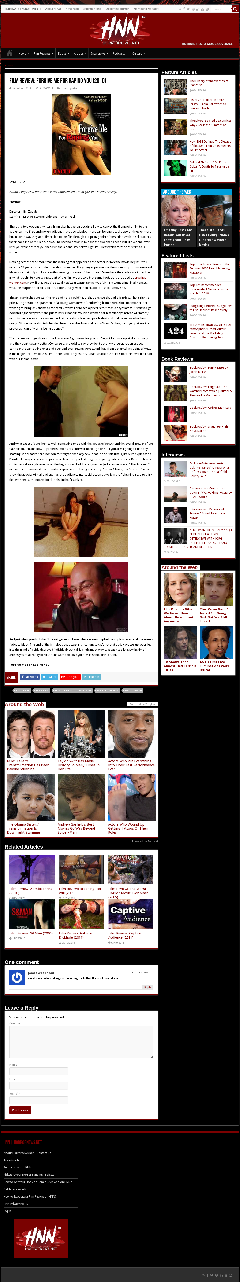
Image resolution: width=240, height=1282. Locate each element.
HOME (10, 53)
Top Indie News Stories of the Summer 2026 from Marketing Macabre (210, 268)
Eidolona (42, 690)
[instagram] (207, 9)
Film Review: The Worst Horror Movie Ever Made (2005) (128, 893)
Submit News (92, 9)
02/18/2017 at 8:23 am (140, 972)
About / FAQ (53, 9)
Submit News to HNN (17, 1167)
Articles (79, 53)
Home (9, 65)
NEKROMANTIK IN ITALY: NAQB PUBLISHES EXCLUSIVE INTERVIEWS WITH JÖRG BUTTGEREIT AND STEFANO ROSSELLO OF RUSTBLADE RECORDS (198, 538)
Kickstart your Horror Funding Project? (29, 1174)
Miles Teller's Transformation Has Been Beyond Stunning (28, 765)
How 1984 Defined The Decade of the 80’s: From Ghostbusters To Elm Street (210, 146)
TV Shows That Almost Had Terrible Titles (180, 666)
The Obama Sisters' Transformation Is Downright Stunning (23, 828)
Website (14, 1093)
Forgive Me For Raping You (73, 690)
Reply (147, 987)
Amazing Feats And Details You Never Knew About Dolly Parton (178, 237)
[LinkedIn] (198, 9)
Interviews (98, 53)
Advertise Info (13, 1160)
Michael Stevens (108, 690)
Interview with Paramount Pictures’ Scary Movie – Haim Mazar (208, 513)
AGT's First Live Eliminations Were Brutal (215, 666)
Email (12, 1079)
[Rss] (180, 9)
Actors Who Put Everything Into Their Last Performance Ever (131, 765)
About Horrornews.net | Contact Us (27, 1153)
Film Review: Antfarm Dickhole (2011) (76, 935)
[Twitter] (188, 9)
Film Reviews (42, 53)
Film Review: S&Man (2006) (31, 933)
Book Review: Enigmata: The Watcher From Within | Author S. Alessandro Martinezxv (211, 391)
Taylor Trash (133, 690)
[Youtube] (202, 9)
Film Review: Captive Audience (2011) (124, 935)
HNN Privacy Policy (16, 1203)
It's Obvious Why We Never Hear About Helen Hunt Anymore (179, 615)
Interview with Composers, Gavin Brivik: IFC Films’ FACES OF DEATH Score (211, 493)
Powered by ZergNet (145, 841)
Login (7, 1211)
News (22, 53)
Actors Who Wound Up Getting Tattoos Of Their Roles (128, 828)
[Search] (235, 8)
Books (62, 53)
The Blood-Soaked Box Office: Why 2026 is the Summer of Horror (210, 125)
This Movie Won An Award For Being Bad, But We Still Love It (215, 615)
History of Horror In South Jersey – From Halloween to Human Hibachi (208, 104)
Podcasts (119, 53)
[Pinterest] (193, 9)
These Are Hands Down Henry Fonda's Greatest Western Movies (214, 237)
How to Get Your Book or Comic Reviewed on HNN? (38, 1182)
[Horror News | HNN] (120, 29)
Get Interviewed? (15, 1189)
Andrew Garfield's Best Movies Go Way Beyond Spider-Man (76, 828)
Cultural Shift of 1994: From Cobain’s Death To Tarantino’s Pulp (209, 167)
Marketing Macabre (146, 9)
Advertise (72, 9)
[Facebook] (184, 9)
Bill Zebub (23, 690)
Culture (137, 53)
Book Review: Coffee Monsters (210, 407)
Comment (15, 1023)
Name (13, 1064)
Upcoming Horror (117, 9)
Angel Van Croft (22, 88)
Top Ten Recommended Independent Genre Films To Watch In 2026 (209, 289)
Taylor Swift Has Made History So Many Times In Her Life (79, 765)
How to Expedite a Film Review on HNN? (30, 1196)
